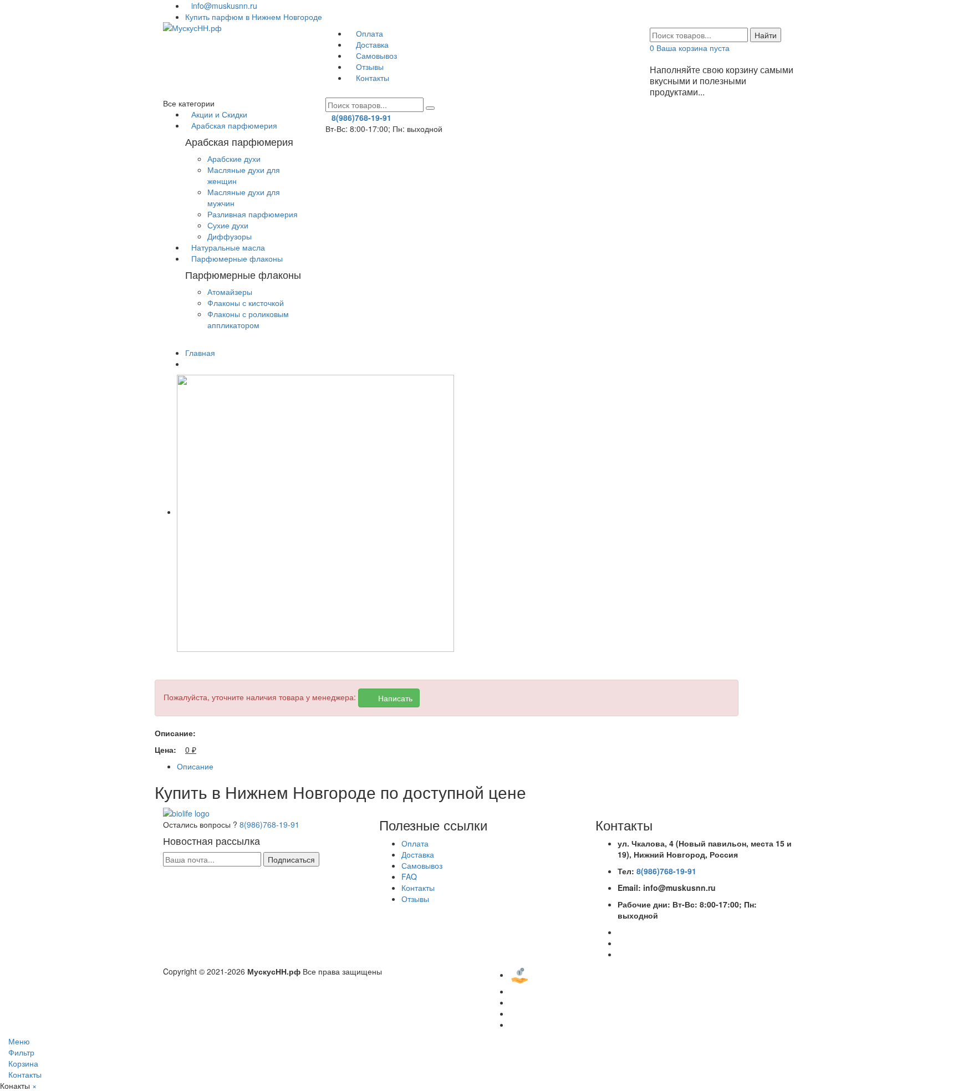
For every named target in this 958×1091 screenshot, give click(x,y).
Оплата (368, 33)
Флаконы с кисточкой (245, 302)
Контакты (371, 77)
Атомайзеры (229, 291)
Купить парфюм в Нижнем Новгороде (253, 16)
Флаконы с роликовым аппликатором (248, 319)
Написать (391, 697)
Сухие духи (227, 225)
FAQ (409, 876)
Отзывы (369, 66)
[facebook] (621, 931)
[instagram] (621, 954)
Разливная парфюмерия (252, 214)
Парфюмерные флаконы (237, 258)
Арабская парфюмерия (234, 125)
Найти (766, 34)
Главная (200, 352)
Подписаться (291, 859)
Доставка (371, 44)
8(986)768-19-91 (269, 824)
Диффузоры (229, 236)
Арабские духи (234, 158)
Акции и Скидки (219, 114)
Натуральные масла (228, 247)
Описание (195, 766)
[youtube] (621, 943)
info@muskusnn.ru (224, 5)
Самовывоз (375, 55)
